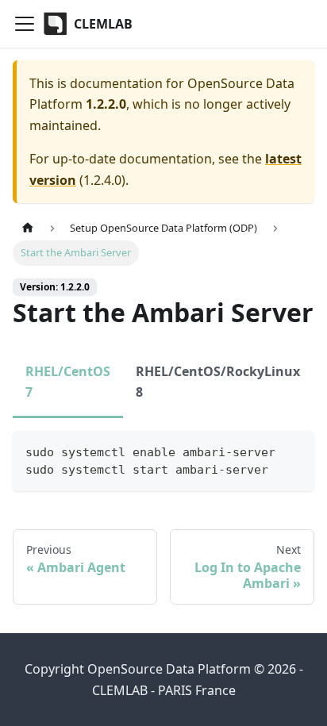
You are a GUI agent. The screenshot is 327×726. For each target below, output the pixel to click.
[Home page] (28, 228)
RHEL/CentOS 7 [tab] (67, 382)
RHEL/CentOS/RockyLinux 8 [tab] (218, 382)
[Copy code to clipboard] (295, 450)
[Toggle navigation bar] (25, 24)
